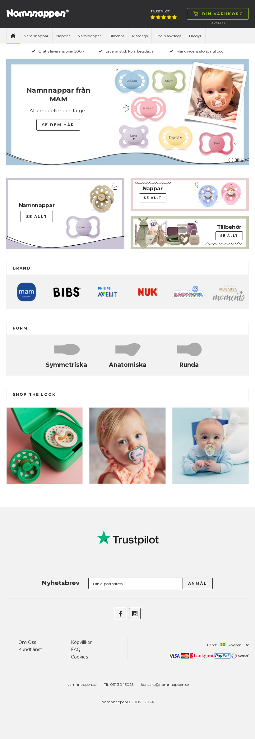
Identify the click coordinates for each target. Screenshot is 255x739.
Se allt (37, 216)
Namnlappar (89, 36)
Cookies (79, 657)
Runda (189, 364)
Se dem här (58, 124)
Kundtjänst (30, 649)
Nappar (63, 36)
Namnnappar (36, 36)
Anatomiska (127, 364)
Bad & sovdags (168, 36)
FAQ (76, 649)
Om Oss (27, 642)
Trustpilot (160, 11)
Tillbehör (116, 36)
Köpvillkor (81, 642)
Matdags (140, 36)
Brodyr (195, 36)
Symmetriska (66, 364)
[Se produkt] (45, 480)
